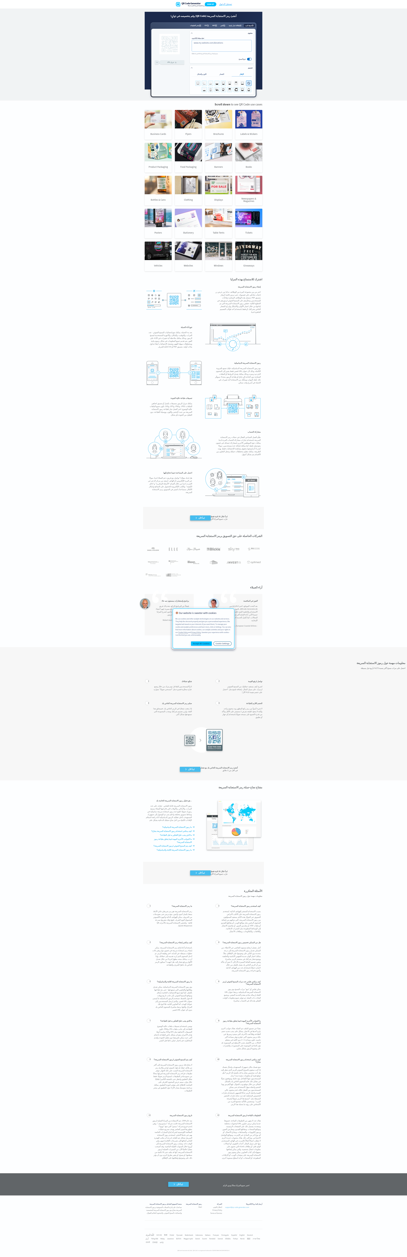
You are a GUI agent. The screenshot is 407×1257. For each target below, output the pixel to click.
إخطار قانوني (217, 1207)
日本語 (155, 1242)
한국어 (178, 1239)
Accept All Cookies (201, 643)
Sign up (210, 4)
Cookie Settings (223, 643)
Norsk (242, 1239)
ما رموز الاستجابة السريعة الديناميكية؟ (177, 827)
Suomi (204, 1239)
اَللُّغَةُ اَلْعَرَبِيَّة (150, 1235)
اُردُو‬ (147, 1239)
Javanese (170, 1239)
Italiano (207, 1235)
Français (216, 1235)
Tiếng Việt (154, 1239)
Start (200, 1207)
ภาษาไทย (256, 1239)
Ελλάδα (228, 1239)
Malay (162, 1239)
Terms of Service (216, 1213)
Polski (172, 1235)
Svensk (220, 1239)
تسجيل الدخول (225, 4)
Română (212, 1239)
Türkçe (235, 1239)
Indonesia (199, 1235)
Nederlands (189, 1235)
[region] (203, 628)
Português (225, 1235)
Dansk (197, 1239)
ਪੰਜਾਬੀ (148, 1242)
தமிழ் (162, 1242)
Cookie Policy (183, 632)
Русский (179, 1235)
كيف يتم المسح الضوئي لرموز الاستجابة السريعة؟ (172, 846)
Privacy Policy (217, 1210)
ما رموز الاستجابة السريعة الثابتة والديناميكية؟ (174, 850)
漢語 (248, 1239)
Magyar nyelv (188, 1239)
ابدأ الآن (201, 518)
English (242, 1235)
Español (234, 1235)
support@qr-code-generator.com (237, 1207)
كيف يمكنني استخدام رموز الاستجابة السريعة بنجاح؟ (171, 831)
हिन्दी (165, 1235)
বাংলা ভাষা (159, 1235)
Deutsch (250, 1235)
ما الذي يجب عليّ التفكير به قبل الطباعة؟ (176, 835)
